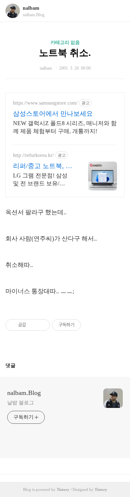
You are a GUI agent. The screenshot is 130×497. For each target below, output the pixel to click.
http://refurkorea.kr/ (33, 155)
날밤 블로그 (20, 402)
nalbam (31, 8)
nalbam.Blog (24, 392)
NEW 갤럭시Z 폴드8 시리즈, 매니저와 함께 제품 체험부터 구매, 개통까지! (65, 127)
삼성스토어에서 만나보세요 (53, 113)
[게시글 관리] (41, 325)
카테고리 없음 (65, 42)
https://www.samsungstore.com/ (45, 103)
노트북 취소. (65, 53)
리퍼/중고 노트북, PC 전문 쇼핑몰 (43, 166)
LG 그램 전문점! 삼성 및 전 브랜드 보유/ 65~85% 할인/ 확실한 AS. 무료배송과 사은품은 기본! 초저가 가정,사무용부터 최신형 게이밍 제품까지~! (43, 180)
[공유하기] (32, 325)
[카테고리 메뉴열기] (117, 11)
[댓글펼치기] (18, 365)
